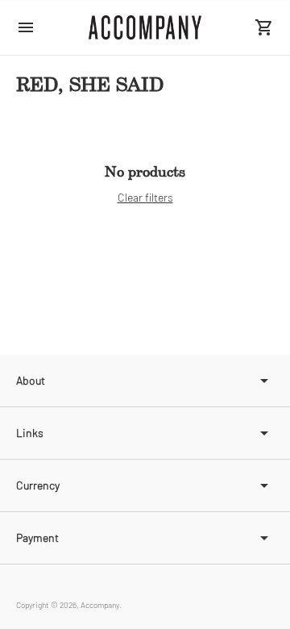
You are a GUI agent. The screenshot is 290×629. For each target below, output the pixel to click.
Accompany (100, 605)
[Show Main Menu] (26, 27)
